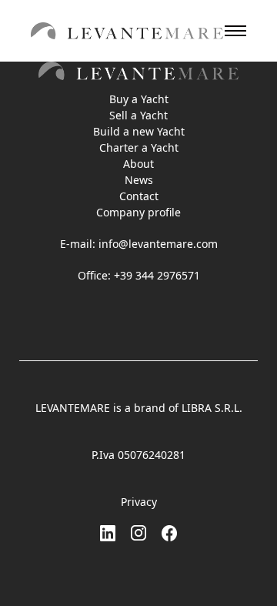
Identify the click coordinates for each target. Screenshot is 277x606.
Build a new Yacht (139, 131)
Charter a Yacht (139, 147)
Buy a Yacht (139, 99)
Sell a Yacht (138, 115)
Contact (139, 196)
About (138, 163)
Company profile (138, 212)
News (139, 179)
